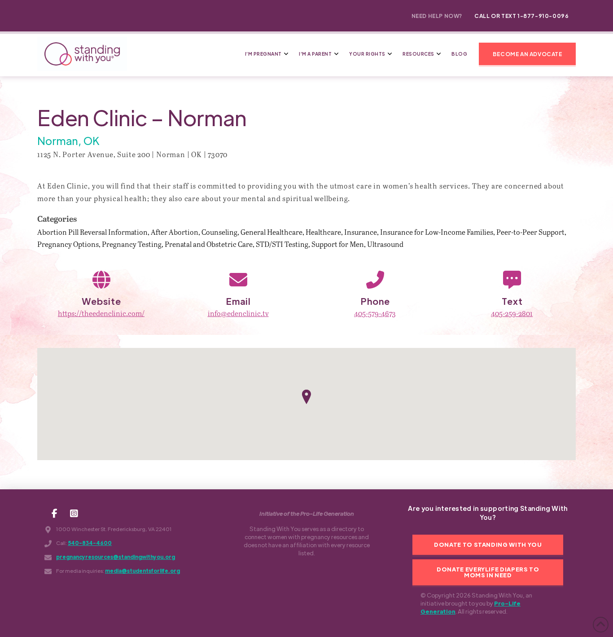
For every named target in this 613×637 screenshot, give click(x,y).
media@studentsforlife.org (142, 570)
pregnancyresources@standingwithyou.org (115, 557)
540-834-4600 (90, 543)
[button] (527, 54)
